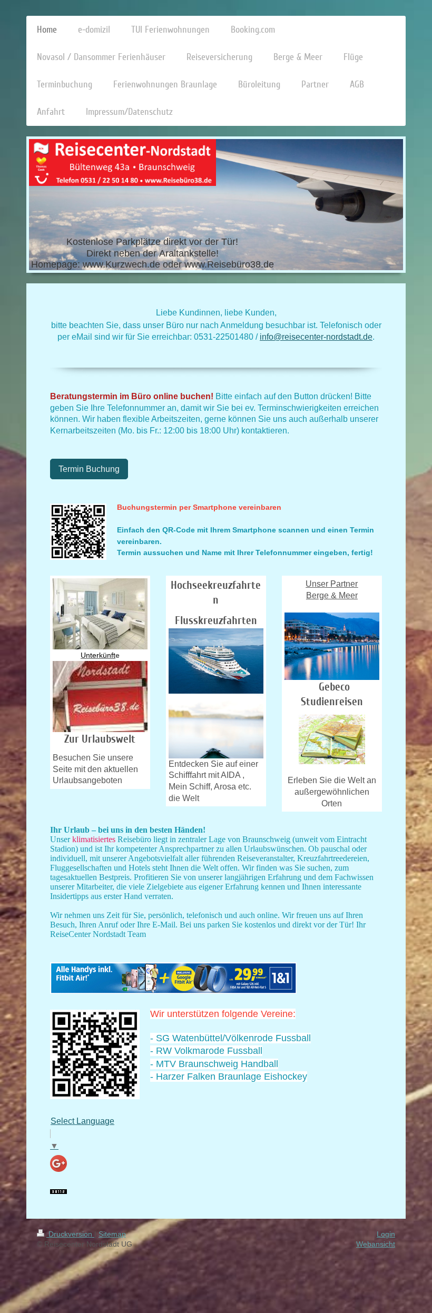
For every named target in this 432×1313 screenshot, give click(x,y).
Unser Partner (332, 583)
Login (386, 1234)
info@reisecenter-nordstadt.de (316, 336)
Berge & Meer (332, 595)
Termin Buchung (89, 469)
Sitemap (112, 1234)
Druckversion (70, 1234)
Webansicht (375, 1244)
